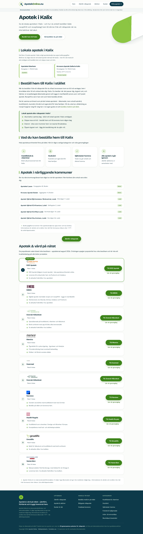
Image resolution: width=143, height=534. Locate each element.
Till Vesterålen (113, 463)
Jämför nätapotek (85, 4)
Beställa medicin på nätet (86, 500)
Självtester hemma (109, 507)
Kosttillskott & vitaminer (111, 500)
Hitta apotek (116, 4)
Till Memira (114, 342)
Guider (105, 4)
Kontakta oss (52, 529)
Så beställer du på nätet (53, 37)
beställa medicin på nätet (70, 107)
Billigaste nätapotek (84, 503)
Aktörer (97, 4)
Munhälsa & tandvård (110, 518)
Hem (73, 4)
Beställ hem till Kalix (29, 37)
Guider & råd (58, 507)
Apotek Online (33, 529)
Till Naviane (113, 397)
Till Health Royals (112, 419)
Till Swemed (113, 363)
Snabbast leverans (84, 507)
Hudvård (105, 503)
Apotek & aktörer (59, 503)
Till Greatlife (113, 441)
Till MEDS (114, 293)
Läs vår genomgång (113, 273)
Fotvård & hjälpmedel (110, 511)
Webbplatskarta (42, 529)
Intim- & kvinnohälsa (109, 514)
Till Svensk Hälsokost (111, 318)
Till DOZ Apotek (113, 268)
